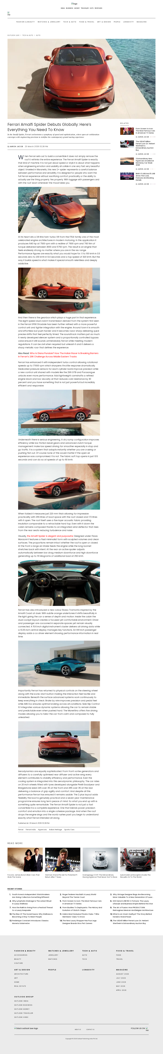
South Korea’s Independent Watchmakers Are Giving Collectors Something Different (31, 895)
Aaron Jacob (16, 146)
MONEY (77, 8)
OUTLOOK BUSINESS (23, 1005)
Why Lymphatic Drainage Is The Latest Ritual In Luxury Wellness (31, 902)
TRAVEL (119, 959)
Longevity (128, 22)
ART (16, 978)
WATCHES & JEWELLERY (49, 22)
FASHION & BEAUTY (25, 22)
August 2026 (122, 974)
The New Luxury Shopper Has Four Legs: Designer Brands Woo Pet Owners (80, 922)
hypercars (42, 829)
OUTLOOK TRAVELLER (23, 1013)
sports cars (69, 829)
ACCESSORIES (20, 955)
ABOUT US (78, 1029)
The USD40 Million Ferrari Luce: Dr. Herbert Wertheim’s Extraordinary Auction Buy (131, 922)
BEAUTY (17, 959)
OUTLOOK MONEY (22, 1009)
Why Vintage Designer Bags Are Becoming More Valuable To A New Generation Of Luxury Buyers (133, 895)
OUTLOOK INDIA (21, 1001)
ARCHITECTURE (21, 974)
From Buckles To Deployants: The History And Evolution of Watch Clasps (82, 908)
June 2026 (121, 982)
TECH (84, 959)
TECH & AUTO (69, 22)
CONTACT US (90, 1029)
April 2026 (121, 990)
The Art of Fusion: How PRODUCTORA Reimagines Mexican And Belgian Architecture (133, 908)
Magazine (142, 22)
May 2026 (120, 986)
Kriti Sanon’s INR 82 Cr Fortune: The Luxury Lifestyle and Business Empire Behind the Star (133, 902)
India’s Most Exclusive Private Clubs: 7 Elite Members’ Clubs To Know (81, 915)
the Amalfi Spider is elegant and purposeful (50, 535)
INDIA (63, 8)
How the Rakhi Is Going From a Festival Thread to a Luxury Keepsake (32, 908)
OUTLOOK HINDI (21, 1017)
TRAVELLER (85, 8)
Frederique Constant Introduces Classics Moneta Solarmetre (30, 922)
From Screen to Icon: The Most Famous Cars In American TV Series (82, 902)
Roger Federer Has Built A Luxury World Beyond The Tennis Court (79, 895)
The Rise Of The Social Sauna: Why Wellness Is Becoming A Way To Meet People (32, 915)
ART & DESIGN (104, 22)
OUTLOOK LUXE (13, 35)
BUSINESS (69, 8)
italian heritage (55, 829)
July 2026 (121, 978)
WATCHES (52, 959)
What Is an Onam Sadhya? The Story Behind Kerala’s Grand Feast (132, 915)
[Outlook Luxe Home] (81, 3)
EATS (92, 8)
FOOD (118, 955)
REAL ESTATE (20, 986)
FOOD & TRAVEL (86, 22)
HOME (16, 982)
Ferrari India (31, 829)
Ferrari (20, 829)
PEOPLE (117, 22)
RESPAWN (98, 8)
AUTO (38, 35)
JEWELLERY (53, 955)
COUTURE (18, 963)
